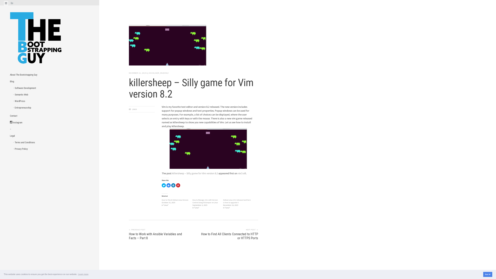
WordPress (20, 101)
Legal (12, 135)
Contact (13, 115)
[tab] (6, 3)
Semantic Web (21, 94)
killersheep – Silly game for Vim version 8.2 (195, 173)
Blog (12, 81)
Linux (134, 109)
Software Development (25, 88)
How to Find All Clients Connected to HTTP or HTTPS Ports (229, 234)
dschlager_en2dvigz (159, 73)
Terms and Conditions (25, 142)
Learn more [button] (83, 274)
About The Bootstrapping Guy (23, 74)
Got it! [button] (488, 274)
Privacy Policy (21, 149)
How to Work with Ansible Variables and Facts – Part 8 (155, 234)
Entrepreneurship (23, 107)
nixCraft (242, 173)
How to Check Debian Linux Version (175, 200)
